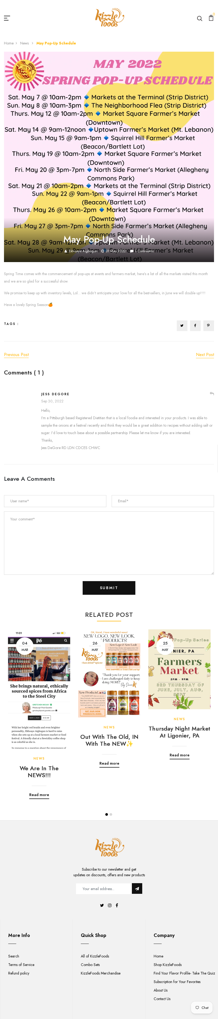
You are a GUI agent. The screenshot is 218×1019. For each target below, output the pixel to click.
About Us (160, 990)
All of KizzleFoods (95, 956)
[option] (39, 710)
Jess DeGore (55, 394)
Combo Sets (90, 964)
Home (9, 43)
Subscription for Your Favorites (177, 981)
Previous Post (16, 355)
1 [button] (106, 814)
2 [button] (111, 814)
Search (13, 956)
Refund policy (18, 973)
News (25, 43)
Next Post (205, 355)
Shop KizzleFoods (168, 964)
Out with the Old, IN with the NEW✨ (109, 740)
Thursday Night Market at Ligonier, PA (179, 732)
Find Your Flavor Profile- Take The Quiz (184, 973)
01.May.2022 (116, 251)
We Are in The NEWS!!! (39, 772)
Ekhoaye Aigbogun (83, 251)
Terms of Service (21, 964)
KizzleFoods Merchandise (100, 973)
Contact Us (162, 998)
